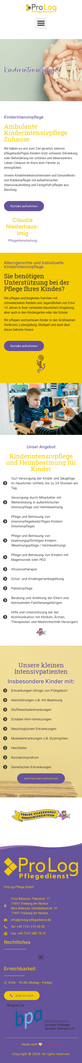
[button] (41, 23)
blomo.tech (51, 1044)
